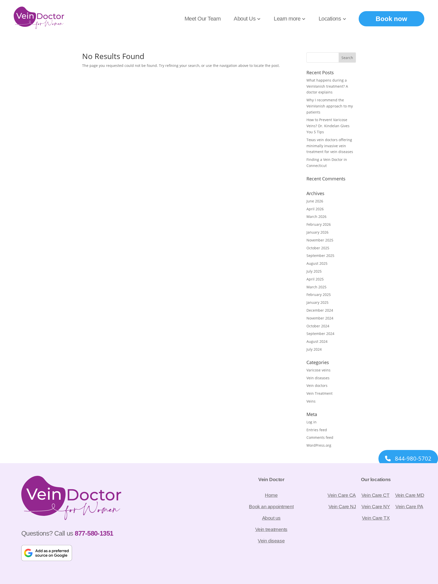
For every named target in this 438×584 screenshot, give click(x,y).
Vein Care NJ (342, 506)
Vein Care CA (341, 495)
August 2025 (316, 263)
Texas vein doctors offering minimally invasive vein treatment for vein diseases (329, 145)
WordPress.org (318, 445)
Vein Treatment (319, 393)
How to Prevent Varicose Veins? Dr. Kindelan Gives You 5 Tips (328, 125)
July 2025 (314, 271)
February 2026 (318, 224)
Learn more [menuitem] (287, 18)
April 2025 (315, 279)
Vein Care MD (409, 495)
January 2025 (317, 302)
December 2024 (319, 310)
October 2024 (317, 326)
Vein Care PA (409, 506)
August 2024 (316, 341)
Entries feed (316, 429)
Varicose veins (318, 370)
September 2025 (320, 255)
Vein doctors (316, 385)
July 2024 (314, 349)
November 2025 (319, 240)
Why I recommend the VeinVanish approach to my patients (329, 106)
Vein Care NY (375, 506)
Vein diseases (318, 377)
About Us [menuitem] (245, 18)
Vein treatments (271, 529)
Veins (311, 401)
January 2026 (317, 232)
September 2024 (320, 333)
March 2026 (316, 216)
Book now (391, 18)
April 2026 (315, 208)
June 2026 (314, 201)
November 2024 (319, 318)
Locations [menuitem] (330, 18)
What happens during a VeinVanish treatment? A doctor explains (327, 86)
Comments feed (319, 437)
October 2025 (317, 248)
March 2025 (316, 287)
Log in (311, 422)
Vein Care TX (376, 518)
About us (271, 518)
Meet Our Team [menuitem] (203, 18)
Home (271, 495)
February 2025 (318, 294)
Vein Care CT (375, 495)
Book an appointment (271, 506)
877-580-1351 (94, 533)
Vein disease (271, 540)
